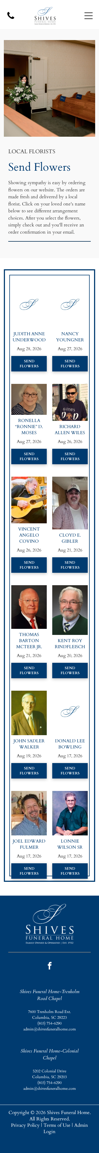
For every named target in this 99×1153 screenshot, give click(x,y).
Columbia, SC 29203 (49, 1077)
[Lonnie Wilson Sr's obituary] (70, 794)
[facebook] (49, 966)
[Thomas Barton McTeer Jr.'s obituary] (29, 588)
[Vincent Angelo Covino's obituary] (29, 480)
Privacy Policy (25, 1125)
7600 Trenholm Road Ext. (49, 1011)
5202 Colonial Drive (49, 1071)
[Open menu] (88, 16)
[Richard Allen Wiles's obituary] (70, 387)
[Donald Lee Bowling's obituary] (70, 694)
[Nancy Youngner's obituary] (70, 287)
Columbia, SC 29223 (49, 1017)
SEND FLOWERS (29, 364)
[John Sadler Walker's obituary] (29, 694)
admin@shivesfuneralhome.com (49, 1029)
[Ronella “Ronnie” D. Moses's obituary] (29, 387)
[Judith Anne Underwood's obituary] (29, 287)
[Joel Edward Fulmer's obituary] (29, 794)
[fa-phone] (10, 18)
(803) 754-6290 (49, 1023)
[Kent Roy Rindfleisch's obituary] (70, 588)
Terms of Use (56, 1125)
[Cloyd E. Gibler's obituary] (70, 480)
